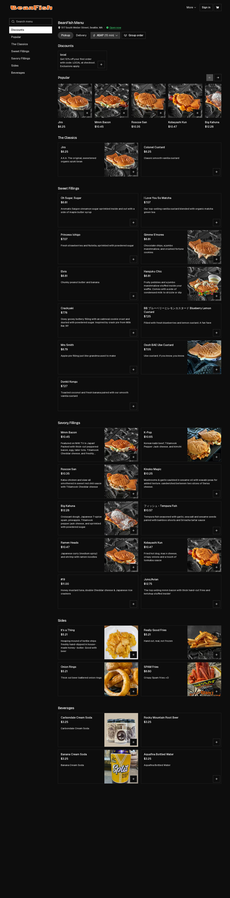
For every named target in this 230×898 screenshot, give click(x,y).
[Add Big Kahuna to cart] (133, 530)
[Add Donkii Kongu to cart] (133, 406)
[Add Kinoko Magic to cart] (216, 494)
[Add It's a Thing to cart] (133, 654)
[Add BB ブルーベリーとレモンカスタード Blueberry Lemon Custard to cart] (216, 333)
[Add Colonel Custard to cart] (216, 172)
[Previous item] (209, 77)
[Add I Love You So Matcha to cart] (216, 222)
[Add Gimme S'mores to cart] (216, 259)
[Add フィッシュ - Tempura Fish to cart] (216, 530)
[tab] (65, 35)
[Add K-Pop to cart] (216, 457)
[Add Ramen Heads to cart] (133, 567)
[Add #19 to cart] (133, 604)
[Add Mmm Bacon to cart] (124, 113)
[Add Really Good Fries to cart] (216, 654)
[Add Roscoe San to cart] (160, 113)
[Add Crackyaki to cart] (133, 333)
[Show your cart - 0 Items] (217, 7)
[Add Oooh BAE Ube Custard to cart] (216, 369)
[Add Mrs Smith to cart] (133, 369)
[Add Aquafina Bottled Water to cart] (216, 779)
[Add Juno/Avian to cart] (216, 604)
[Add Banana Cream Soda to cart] (133, 779)
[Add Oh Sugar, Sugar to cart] (133, 222)
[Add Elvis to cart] (133, 296)
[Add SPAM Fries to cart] (216, 691)
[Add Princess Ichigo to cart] (133, 259)
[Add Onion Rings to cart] (133, 691)
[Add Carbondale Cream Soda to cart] (133, 742)
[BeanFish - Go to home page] (31, 7)
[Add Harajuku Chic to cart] (216, 296)
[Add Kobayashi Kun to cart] (197, 113)
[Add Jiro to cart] (87, 113)
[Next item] (218, 77)
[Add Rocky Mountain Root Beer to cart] (216, 742)
